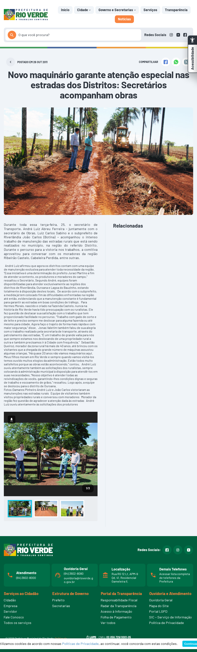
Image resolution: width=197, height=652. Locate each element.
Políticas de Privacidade (80, 643)
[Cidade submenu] (90, 10)
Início (65, 10)
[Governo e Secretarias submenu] (135, 10)
